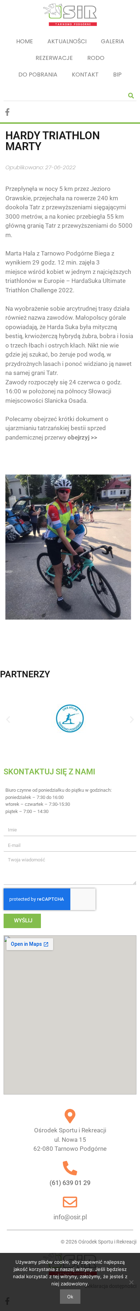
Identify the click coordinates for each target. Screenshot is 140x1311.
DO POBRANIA (37, 74)
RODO (95, 58)
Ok (70, 1296)
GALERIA (112, 41)
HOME (24, 41)
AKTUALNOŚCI (67, 41)
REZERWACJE (54, 58)
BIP (117, 74)
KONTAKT (85, 74)
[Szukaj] (131, 95)
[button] (8, 719)
